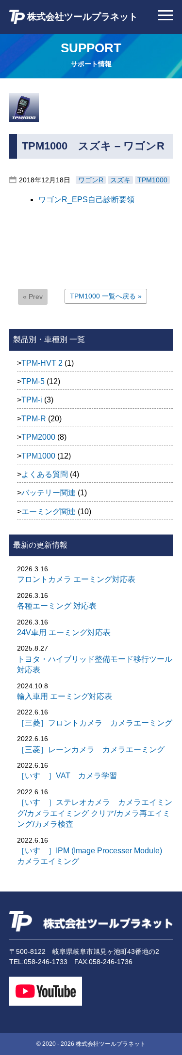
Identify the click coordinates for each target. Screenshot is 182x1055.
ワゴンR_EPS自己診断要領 (86, 199)
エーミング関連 (48, 511)
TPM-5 (33, 381)
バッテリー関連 (48, 493)
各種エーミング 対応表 (57, 606)
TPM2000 (38, 437)
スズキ (120, 180)
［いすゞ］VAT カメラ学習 (67, 776)
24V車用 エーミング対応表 (64, 632)
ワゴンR (90, 180)
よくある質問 (44, 474)
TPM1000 (152, 180)
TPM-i (31, 400)
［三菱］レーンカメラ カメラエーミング (91, 749)
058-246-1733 (45, 962)
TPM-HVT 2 (42, 363)
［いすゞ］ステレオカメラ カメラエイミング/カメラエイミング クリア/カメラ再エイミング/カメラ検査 (94, 813)
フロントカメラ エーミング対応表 (76, 579)
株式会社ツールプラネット (81, 17)
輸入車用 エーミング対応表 (64, 696)
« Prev (33, 296)
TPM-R (33, 419)
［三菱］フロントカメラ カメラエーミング (94, 723)
